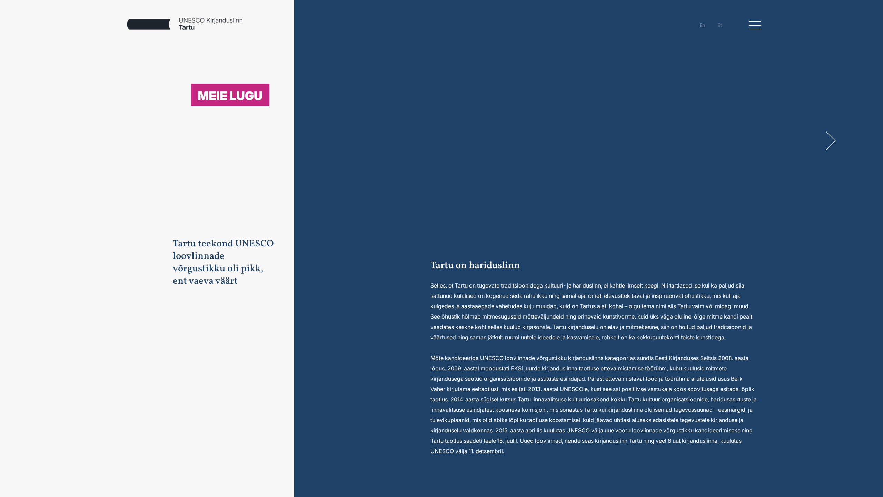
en (702, 25)
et (719, 25)
